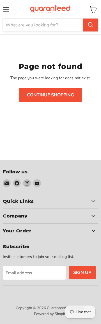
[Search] (90, 25)
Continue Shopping (50, 95)
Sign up (82, 272)
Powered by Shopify (50, 313)
